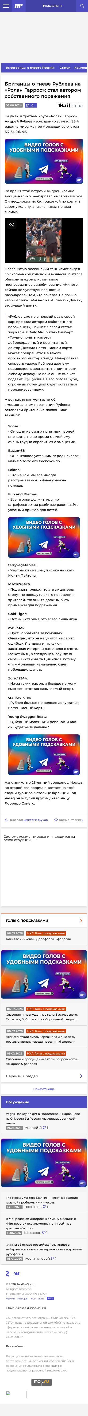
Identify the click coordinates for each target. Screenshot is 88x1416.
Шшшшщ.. (34, 1207)
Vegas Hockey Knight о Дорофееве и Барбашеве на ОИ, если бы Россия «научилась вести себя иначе (43, 1118)
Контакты (37, 1298)
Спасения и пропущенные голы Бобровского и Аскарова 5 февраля (42, 1061)
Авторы (22, 1298)
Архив (10, 1298)
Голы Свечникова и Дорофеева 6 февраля (38, 939)
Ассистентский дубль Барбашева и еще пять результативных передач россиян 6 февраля (40, 1039)
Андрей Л (34, 1128)
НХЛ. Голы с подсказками (46, 933)
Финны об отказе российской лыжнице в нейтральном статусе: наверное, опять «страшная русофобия (44, 1249)
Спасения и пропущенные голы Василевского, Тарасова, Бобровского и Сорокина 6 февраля (42, 1017)
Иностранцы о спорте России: (30, 67)
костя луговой (38, 1258)
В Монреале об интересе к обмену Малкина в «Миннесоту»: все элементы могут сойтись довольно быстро (41, 1223)
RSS (50, 1298)
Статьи (65, 67)
